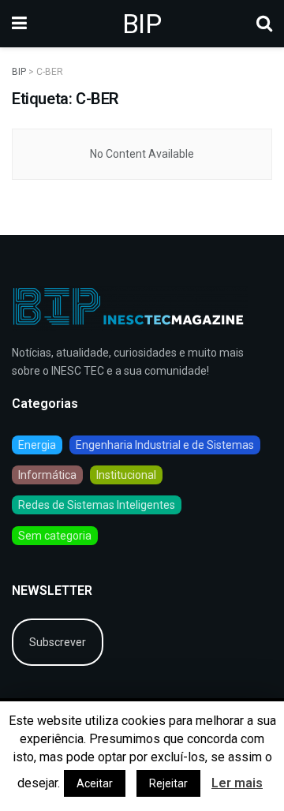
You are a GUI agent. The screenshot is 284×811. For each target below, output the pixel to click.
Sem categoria (55, 535)
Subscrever (57, 642)
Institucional (126, 475)
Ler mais (237, 782)
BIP (141, 23)
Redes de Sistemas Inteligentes (96, 505)
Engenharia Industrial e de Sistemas (165, 445)
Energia (37, 445)
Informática (47, 475)
